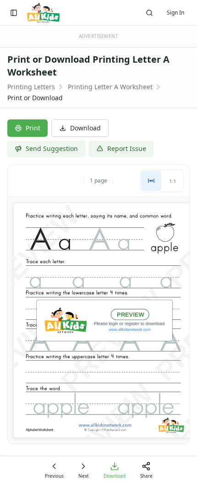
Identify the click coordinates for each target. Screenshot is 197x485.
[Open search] (149, 13)
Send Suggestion (52, 148)
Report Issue (126, 148)
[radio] (151, 181)
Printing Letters (31, 86)
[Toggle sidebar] (14, 13)
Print (33, 128)
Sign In (175, 12)
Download (85, 128)
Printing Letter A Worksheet (110, 86)
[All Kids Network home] (43, 13)
